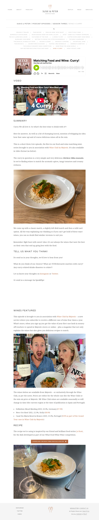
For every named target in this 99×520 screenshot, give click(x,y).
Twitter (55, 274)
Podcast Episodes (41, 24)
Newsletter (74, 508)
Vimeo (20, 514)
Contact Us (84, 508)
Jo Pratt (79, 431)
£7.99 (60, 409)
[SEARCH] (54, 29)
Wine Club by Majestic (58, 148)
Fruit (85, 514)
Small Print (85, 511)
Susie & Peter (23, 24)
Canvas (79, 514)
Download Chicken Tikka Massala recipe (48, 441)
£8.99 (47, 413)
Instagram (44, 274)
